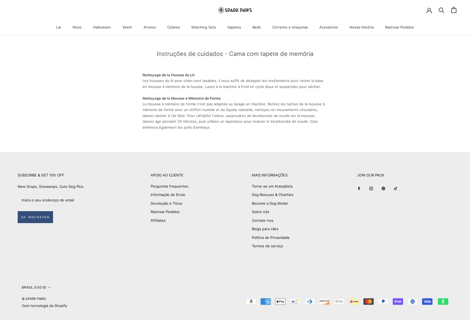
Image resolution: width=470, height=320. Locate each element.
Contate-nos (262, 220)
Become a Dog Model (270, 203)
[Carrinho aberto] (453, 10)
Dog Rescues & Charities (272, 194)
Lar (58, 27)
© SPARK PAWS (34, 299)
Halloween (102, 27)
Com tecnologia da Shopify (44, 305)
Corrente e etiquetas (290, 27)
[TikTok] (395, 188)
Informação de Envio (168, 194)
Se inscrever (35, 217)
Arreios (150, 27)
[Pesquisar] (441, 10)
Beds (256, 27)
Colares (173, 27)
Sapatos (234, 27)
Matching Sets (203, 27)
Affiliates (158, 220)
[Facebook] (359, 188)
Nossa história (362, 27)
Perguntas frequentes (169, 186)
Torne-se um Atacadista (272, 186)
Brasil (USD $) (34, 287)
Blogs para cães (265, 229)
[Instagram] (371, 188)
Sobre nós (260, 212)
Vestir (127, 27)
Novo (77, 27)
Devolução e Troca (166, 203)
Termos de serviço (267, 246)
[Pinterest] (383, 188)
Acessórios (328, 27)
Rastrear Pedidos (399, 27)
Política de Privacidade (271, 237)
